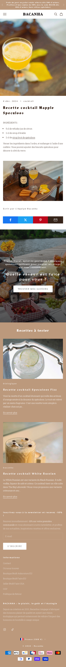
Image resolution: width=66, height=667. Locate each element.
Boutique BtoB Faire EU (14, 578)
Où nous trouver (11, 568)
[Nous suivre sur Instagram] (4, 629)
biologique (10, 383)
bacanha (8, 467)
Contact (7, 563)
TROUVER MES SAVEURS (33, 289)
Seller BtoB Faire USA (13, 583)
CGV (5, 588)
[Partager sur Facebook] (10, 220)
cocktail (28, 101)
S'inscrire (15, 546)
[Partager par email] (55, 220)
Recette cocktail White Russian (29, 473)
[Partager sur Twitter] (25, 220)
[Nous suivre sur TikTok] (12, 629)
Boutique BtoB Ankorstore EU (17, 573)
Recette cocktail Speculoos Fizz (30, 389)
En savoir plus (10, 412)
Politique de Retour (12, 593)
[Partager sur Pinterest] (40, 220)
